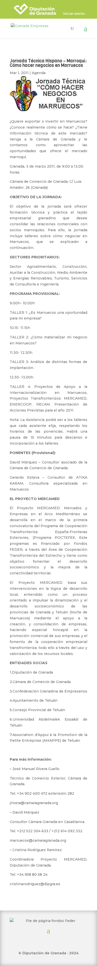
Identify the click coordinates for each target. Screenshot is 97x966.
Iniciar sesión (74, 13)
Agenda (39, 73)
